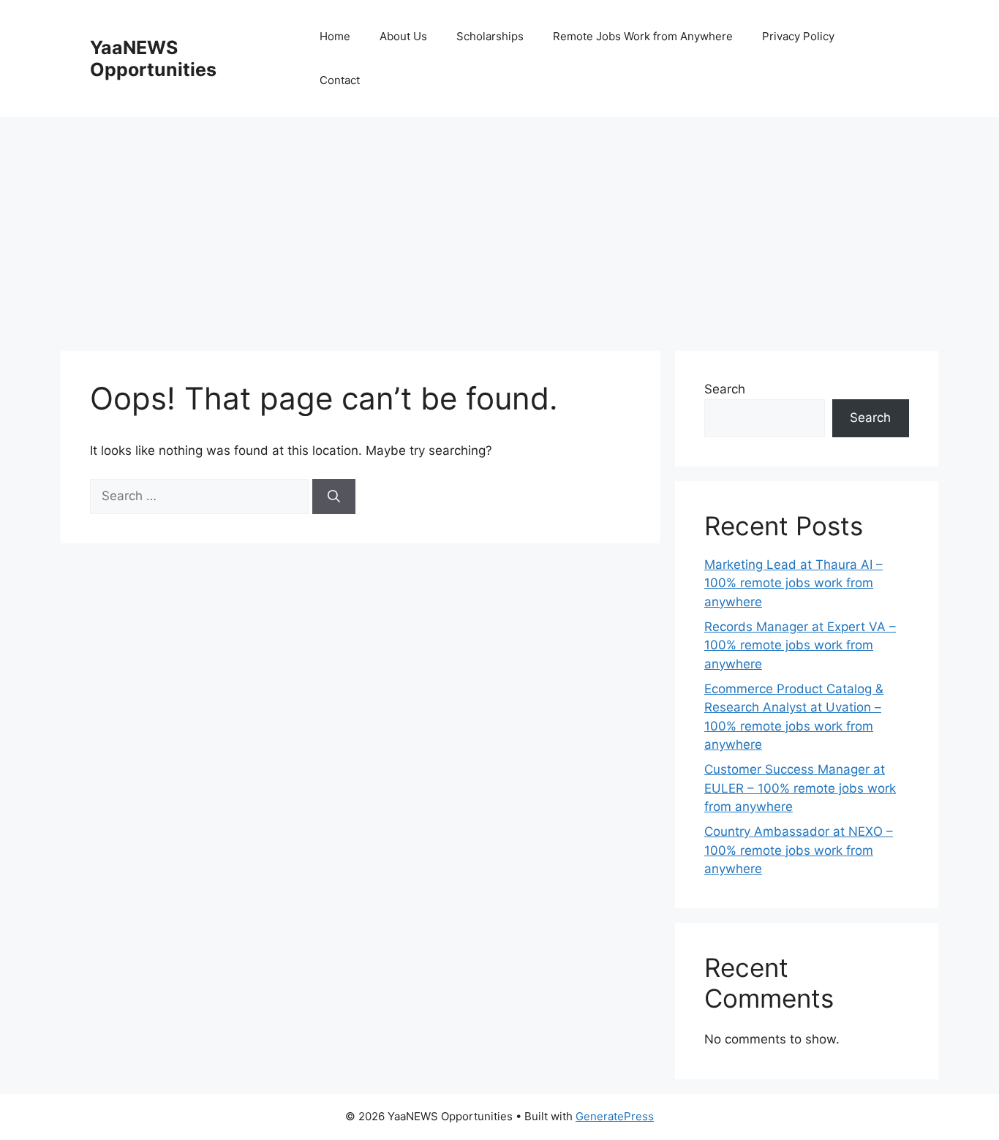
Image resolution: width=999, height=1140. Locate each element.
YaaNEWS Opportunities (153, 58)
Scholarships (490, 36)
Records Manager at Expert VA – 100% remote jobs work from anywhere (800, 645)
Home (335, 36)
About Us (403, 36)
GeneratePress (615, 1116)
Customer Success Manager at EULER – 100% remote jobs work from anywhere (800, 788)
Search (724, 389)
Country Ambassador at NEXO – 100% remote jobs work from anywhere (798, 850)
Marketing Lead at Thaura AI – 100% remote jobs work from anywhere (793, 583)
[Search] (333, 496)
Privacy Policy (798, 36)
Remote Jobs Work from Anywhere (643, 36)
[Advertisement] (499, 226)
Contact (340, 80)
